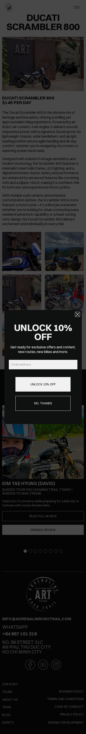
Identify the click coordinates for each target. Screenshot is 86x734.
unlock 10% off (43, 384)
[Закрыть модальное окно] (77, 314)
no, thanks (43, 403)
